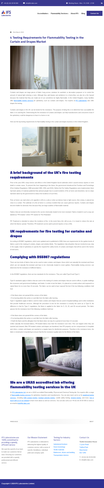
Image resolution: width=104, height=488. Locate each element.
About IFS (74, 13)
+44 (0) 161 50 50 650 (11, 3)
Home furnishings (59, 447)
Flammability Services (59, 13)
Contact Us (94, 13)
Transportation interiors (61, 455)
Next (92, 421)
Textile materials (59, 450)
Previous (14, 421)
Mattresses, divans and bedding (64, 452)
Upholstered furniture (60, 444)
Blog (83, 13)
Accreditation (42, 13)
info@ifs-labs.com (31, 3)
